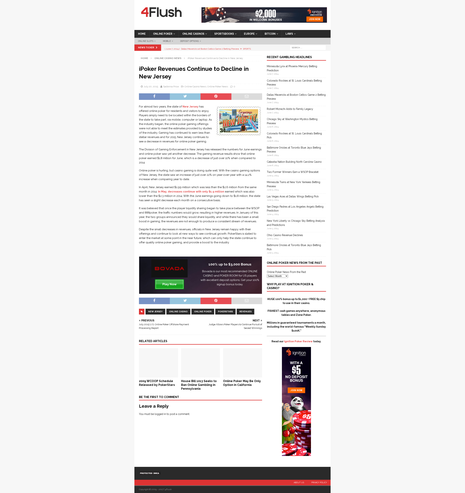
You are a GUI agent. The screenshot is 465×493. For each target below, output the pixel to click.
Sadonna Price (171, 86)
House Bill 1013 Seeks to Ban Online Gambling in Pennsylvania (199, 384)
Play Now (169, 284)
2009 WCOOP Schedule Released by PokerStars (157, 383)
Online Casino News (195, 86)
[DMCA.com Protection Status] (150, 473)
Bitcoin (270, 33)
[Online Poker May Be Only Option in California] (242, 375)
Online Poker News (217, 86)
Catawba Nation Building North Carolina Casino (294, 161)
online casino (178, 311)
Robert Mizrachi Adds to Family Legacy (290, 108)
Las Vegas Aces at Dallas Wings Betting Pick (293, 196)
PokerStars (225, 311)
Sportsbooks (224, 33)
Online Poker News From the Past (286, 272)
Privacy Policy (319, 482)
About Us (299, 482)
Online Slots (145, 41)
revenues (245, 311)
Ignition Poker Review (298, 341)
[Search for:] (308, 47)
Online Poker (162, 33)
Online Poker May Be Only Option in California (242, 383)
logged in (160, 414)
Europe (249, 33)
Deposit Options (189, 41)
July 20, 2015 (151, 86)
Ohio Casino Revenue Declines (285, 235)
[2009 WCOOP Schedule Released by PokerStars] (158, 375)
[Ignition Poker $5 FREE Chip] (296, 454)
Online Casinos (193, 33)
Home (142, 33)
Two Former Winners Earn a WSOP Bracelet (292, 172)
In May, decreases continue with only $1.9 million (191, 191)
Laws (289, 33)
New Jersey (190, 106)
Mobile (167, 41)
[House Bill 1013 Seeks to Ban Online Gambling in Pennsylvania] (200, 375)
